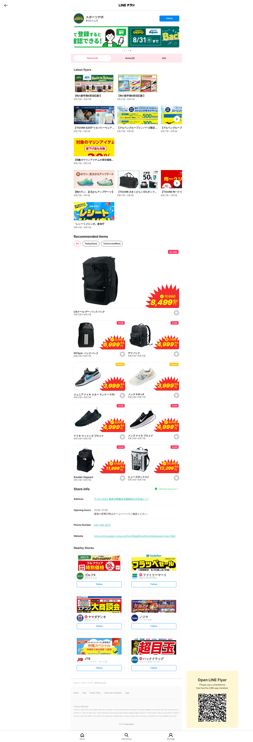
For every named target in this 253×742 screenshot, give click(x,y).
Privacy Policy (95, 693)
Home (82, 739)
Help (84, 693)
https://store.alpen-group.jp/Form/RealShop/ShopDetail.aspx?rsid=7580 (134, 535)
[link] (79, 18)
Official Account (168, 488)
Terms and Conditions (112, 693)
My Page (171, 739)
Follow (169, 19)
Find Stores (126, 739)
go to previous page (6, 5)
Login (127, 693)
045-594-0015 (102, 524)
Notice (76, 693)
